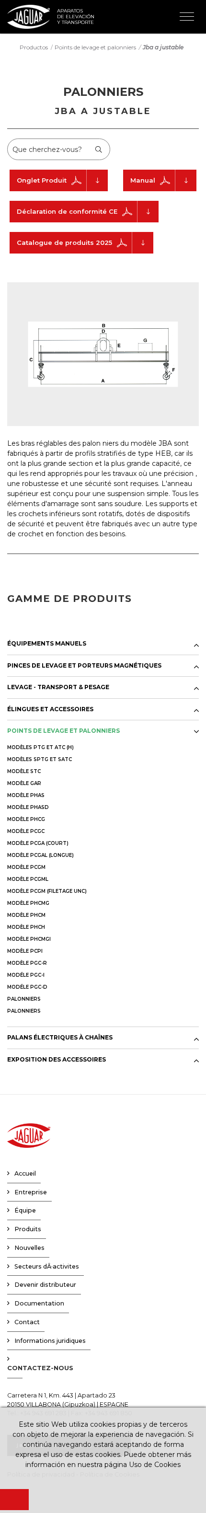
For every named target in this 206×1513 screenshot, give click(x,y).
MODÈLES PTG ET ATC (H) (40, 747)
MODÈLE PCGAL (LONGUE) (40, 855)
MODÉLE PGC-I (26, 975)
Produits (27, 1229)
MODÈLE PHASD (28, 807)
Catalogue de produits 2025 (64, 242)
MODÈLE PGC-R (27, 963)
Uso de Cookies (155, 1464)
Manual (142, 180)
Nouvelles (29, 1247)
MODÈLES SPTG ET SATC (39, 759)
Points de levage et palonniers (95, 47)
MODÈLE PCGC (26, 831)
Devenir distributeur (45, 1284)
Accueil (25, 1173)
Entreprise (30, 1192)
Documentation (39, 1303)
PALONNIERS (24, 999)
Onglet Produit (42, 180)
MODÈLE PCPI (25, 951)
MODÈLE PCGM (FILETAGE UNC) (47, 891)
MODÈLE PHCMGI (29, 939)
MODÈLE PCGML (27, 879)
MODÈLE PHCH (26, 927)
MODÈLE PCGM (26, 867)
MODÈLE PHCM (26, 915)
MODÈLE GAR (24, 783)
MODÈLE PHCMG (28, 903)
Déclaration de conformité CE (67, 211)
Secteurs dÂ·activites (46, 1266)
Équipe (25, 1210)
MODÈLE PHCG (26, 819)
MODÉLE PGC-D (27, 987)
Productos (34, 47)
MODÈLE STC (24, 771)
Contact (27, 1322)
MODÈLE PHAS (26, 795)
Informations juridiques (50, 1340)
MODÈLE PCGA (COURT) (38, 843)
